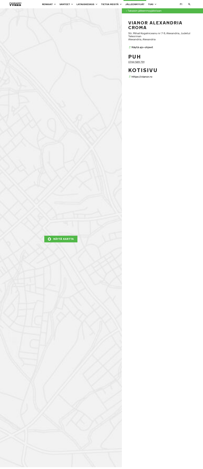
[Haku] (189, 4)
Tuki (150, 4)
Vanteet (64, 4)
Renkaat (47, 4)
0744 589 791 (136, 61)
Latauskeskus (85, 4)
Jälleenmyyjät (134, 4)
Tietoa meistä (110, 4)
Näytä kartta (63, 238)
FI (181, 4)
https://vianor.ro (142, 76)
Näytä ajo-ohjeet (142, 47)
